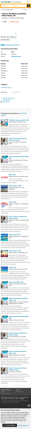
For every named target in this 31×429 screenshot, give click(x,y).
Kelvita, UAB (12, 267)
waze (14, 36)
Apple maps (6, 39)
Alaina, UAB (12, 174)
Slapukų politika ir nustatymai (7, 398)
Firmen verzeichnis (16, 2)
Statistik (16, 398)
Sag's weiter (6, 102)
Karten (18, 389)
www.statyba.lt (25, 400)
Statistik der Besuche (9, 98)
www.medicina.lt (4, 402)
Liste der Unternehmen (7, 9)
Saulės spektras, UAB (9, 397)
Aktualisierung (7, 100)
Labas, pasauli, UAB (14, 234)
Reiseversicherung (6, 87)
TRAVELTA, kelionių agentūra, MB (19, 120)
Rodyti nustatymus (23, 425)
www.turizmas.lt (16, 400)
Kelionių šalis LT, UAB (15, 186)
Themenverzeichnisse (6, 393)
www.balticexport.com (14, 402)
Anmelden (22, 398)
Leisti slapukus (10, 425)
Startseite (3, 391)
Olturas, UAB (12, 202)
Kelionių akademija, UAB (16, 282)
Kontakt (16, 397)
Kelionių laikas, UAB (15, 251)
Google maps (5, 36)
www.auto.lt (9, 400)
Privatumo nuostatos (24, 397)
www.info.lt (3, 400)
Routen (21, 391)
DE (28, 2)
